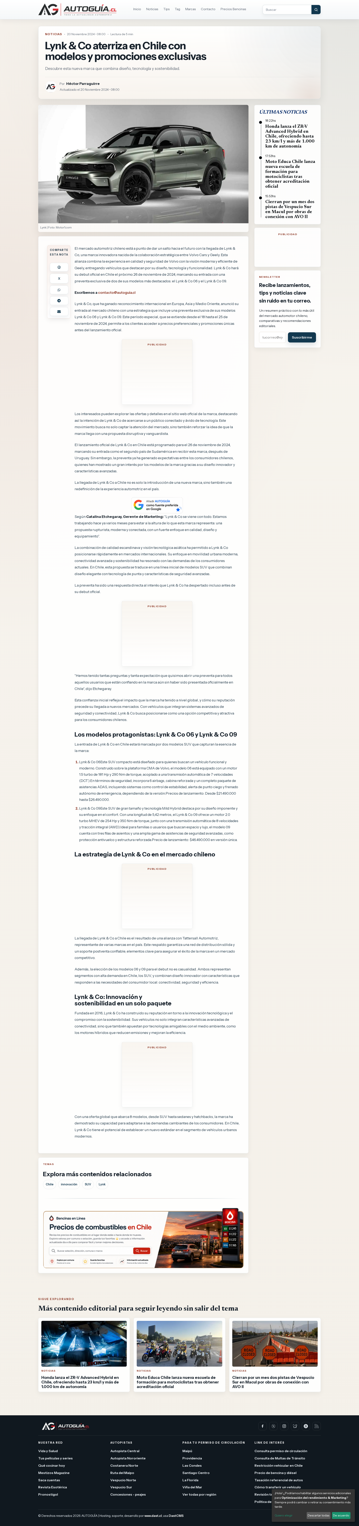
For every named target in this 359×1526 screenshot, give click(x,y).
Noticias (152, 9)
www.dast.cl (153, 1516)
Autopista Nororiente (128, 1458)
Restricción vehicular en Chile (278, 1465)
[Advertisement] (157, 375)
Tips (166, 9)
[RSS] (316, 1426)
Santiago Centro (196, 1473)
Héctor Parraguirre (83, 84)
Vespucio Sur (121, 1487)
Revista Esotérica (52, 1487)
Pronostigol (48, 1494)
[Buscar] (316, 9)
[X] (273, 1426)
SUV (88, 1184)
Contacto (208, 9)
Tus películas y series (55, 1458)
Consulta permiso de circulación (280, 1451)
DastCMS (176, 1516)
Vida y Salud (48, 1451)
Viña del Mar (192, 1487)
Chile (49, 1184)
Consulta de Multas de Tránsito (279, 1458)
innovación (69, 1184)
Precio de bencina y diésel (275, 1473)
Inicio (137, 9)
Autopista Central (124, 1451)
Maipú (187, 1451)
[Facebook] (262, 1426)
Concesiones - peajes (128, 1494)
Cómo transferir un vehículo (277, 1487)
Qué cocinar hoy (51, 1465)
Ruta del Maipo (122, 1473)
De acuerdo (341, 1515)
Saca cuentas (49, 1480)
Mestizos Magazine (54, 1473)
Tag (177, 9)
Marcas (190, 9)
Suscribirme (302, 337)
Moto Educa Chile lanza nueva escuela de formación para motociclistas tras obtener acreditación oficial (290, 174)
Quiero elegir (284, 1515)
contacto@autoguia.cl (116, 292)
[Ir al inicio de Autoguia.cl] (77, 9)
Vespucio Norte (123, 1480)
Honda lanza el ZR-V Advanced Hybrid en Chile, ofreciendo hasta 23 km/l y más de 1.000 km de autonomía (290, 136)
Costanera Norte (124, 1465)
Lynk (102, 1184)
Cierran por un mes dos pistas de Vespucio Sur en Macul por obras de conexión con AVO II (289, 209)
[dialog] (313, 1505)
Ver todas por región (199, 1494)
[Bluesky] (295, 1426)
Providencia (192, 1458)
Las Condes (192, 1465)
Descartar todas (318, 1515)
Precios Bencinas (233, 9)
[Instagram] (284, 1426)
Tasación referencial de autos (278, 1480)
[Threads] (306, 1426)
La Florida (190, 1480)
